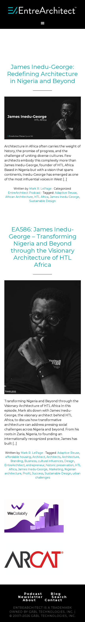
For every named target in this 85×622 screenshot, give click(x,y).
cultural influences (50, 461)
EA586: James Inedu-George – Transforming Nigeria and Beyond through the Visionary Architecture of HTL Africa (42, 247)
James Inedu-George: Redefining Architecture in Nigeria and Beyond (42, 74)
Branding (16, 461)
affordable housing (18, 457)
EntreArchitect (14, 465)
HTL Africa (41, 197)
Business (30, 461)
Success (37, 473)
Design (69, 461)
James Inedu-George (64, 197)
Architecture (70, 457)
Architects (53, 457)
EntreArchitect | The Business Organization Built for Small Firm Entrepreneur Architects (42, 10)
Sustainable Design (42, 201)
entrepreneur (35, 465)
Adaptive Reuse (66, 193)
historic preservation (60, 465)
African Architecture (19, 197)
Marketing (56, 469)
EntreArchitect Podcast (24, 193)
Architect (38, 457)
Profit (27, 473)
